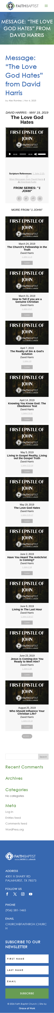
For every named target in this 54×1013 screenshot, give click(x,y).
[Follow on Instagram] (23, 894)
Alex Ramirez (15, 100)
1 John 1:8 (27, 361)
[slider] (42, 154)
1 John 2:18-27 (27, 617)
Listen (27, 263)
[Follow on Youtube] (30, 894)
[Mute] (35, 154)
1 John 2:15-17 (27, 515)
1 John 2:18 (27, 567)
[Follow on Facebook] (7, 894)
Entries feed (13, 817)
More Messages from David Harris (26, 179)
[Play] (9, 154)
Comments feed (16, 823)
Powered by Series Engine (27, 744)
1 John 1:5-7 (27, 309)
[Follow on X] (15, 894)
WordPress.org (14, 829)
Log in (9, 811)
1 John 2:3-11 (27, 413)
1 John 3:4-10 (27, 721)
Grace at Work (27, 1008)
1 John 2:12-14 (27, 465)
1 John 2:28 (27, 669)
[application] (27, 154)
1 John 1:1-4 (27, 257)
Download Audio (28, 182)
